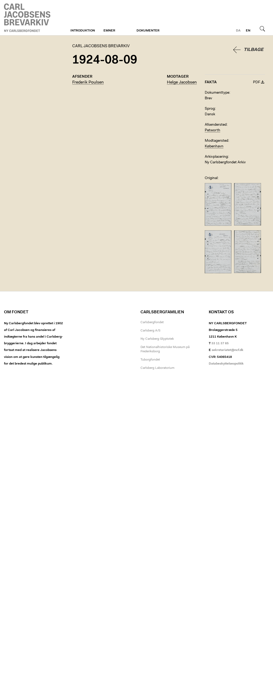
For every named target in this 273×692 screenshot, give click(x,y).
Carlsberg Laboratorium (157, 368)
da (238, 30)
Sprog (210, 109)
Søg (262, 28)
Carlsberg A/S (150, 330)
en (248, 30)
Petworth (212, 130)
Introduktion (82, 30)
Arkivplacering (216, 157)
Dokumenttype (217, 93)
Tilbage (253, 50)
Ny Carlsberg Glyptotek (157, 339)
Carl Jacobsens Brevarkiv (28, 17)
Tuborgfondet (150, 359)
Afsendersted (216, 125)
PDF (256, 82)
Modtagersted (216, 141)
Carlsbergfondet (152, 322)
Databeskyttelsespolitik (226, 363)
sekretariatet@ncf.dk (227, 350)
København (214, 146)
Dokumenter (147, 30)
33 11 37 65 (220, 343)
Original (211, 178)
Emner (109, 30)
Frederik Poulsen (88, 82)
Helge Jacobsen (182, 82)
